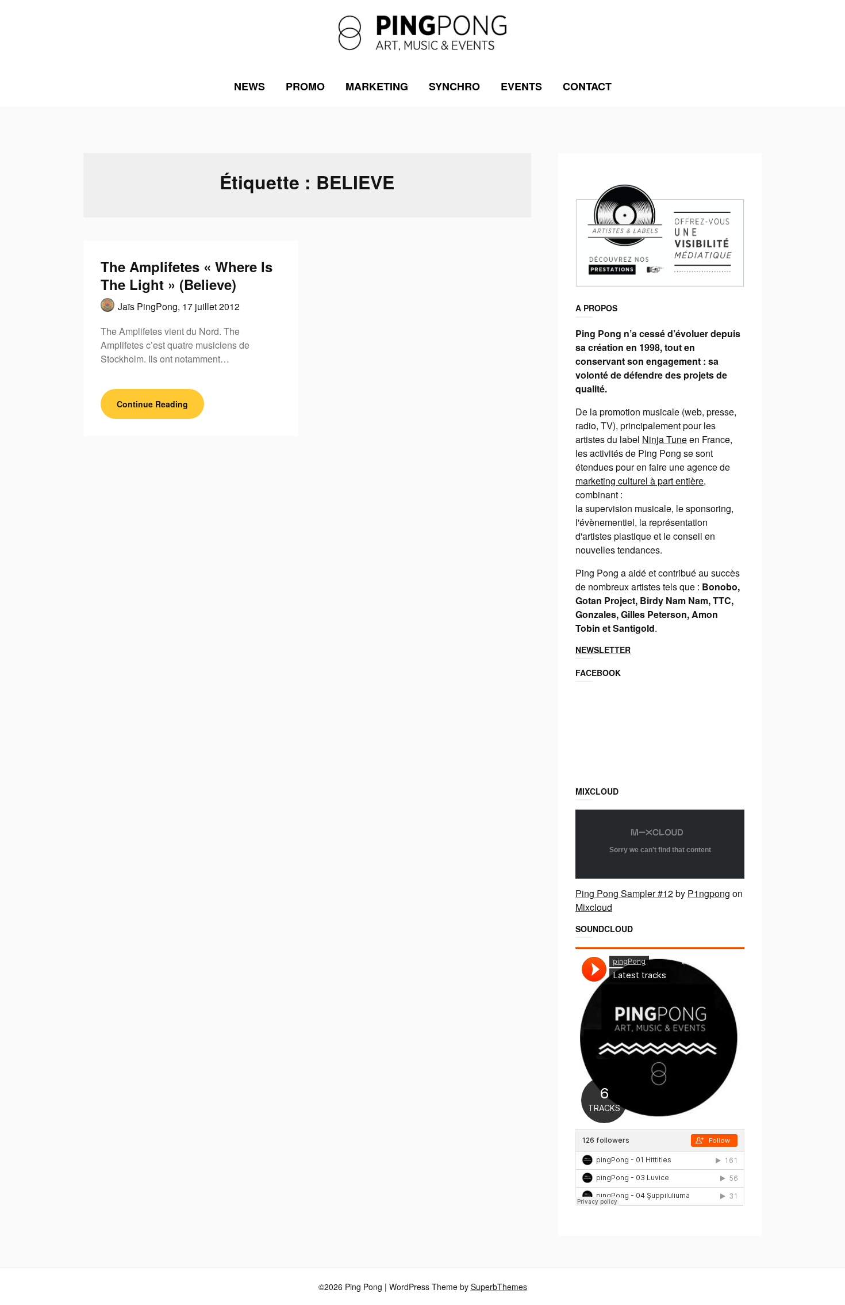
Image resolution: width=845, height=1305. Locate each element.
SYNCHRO (454, 86)
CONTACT (587, 86)
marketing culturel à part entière (639, 480)
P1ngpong (708, 893)
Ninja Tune (664, 439)
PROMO (305, 86)
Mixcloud (593, 907)
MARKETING (376, 86)
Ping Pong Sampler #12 (624, 893)
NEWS (249, 86)
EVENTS (521, 86)
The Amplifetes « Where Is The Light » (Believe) (186, 275)
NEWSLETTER (603, 649)
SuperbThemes (499, 1286)
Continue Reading (152, 404)
